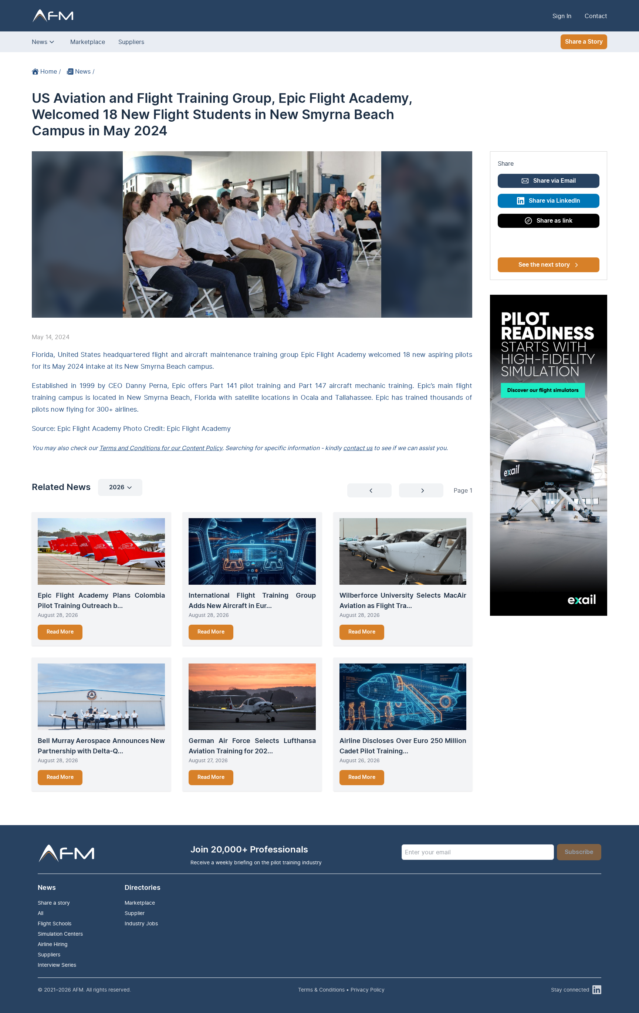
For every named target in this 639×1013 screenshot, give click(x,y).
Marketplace (87, 41)
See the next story (544, 265)
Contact (596, 16)
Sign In (561, 16)
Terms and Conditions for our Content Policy (160, 448)
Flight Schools (54, 923)
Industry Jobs (141, 923)
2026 (116, 487)
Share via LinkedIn (554, 201)
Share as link (554, 221)
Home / (50, 71)
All (40, 913)
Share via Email (554, 181)
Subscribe (579, 852)
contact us (357, 448)
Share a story (54, 902)
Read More (60, 632)
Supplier (135, 913)
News (39, 41)
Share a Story (584, 42)
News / (85, 71)
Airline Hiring (53, 944)
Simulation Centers (60, 934)
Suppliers (131, 41)
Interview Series (57, 965)
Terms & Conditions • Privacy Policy (341, 989)
